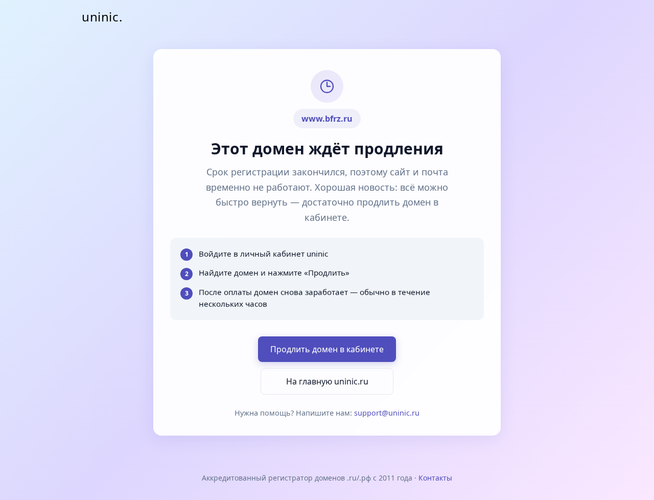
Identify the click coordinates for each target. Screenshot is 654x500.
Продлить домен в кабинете (327, 349)
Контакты (435, 478)
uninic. (102, 16)
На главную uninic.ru (327, 381)
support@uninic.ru (386, 413)
